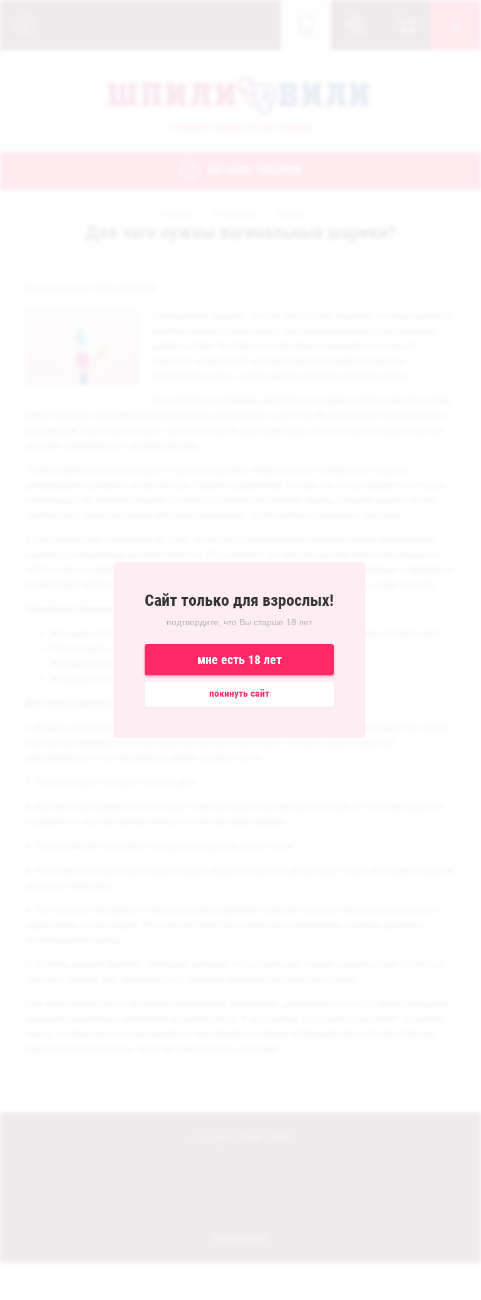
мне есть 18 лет (239, 659)
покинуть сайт (239, 693)
